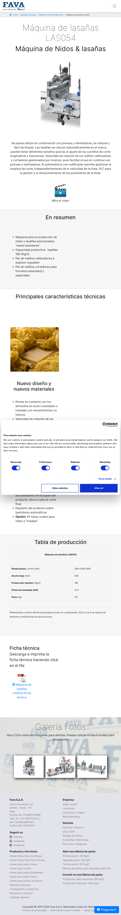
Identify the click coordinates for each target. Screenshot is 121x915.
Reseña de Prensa (72, 835)
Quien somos (70, 804)
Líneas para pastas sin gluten (26, 880)
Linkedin (18, 836)
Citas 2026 (69, 831)
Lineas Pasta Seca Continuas (26, 855)
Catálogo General (19, 897)
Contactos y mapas (74, 812)
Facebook (19, 845)
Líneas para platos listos (23, 876)
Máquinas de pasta (28, 15)
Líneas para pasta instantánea (26, 872)
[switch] (45, 468)
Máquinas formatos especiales (51, 15)
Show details (105, 479)
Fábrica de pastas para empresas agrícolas (87, 868)
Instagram (19, 841)
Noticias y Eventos (73, 827)
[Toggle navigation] (114, 6)
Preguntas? (108, 909)
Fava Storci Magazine (75, 843)
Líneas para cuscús (20, 868)
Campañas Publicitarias (76, 839)
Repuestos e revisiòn (21, 893)
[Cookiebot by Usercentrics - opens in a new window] (105, 424)
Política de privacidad (34, 910)
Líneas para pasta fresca (23, 864)
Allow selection (60, 488)
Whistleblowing (71, 816)
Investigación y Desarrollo (24, 889)
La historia (68, 808)
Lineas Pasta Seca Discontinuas (27, 860)
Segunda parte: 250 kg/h (77, 860)
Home (15, 15)
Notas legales (91, 910)
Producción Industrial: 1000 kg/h (81, 883)
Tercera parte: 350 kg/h (76, 864)
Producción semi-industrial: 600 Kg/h (83, 879)
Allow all (98, 488)
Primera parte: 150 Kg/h (76, 855)
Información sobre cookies (65, 910)
